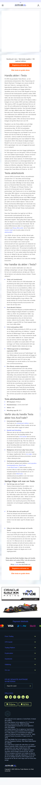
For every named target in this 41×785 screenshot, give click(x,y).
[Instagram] (14, 697)
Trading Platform (10, 647)
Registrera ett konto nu (20, 65)
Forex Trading (9, 636)
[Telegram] (27, 697)
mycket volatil (9, 230)
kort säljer (29, 454)
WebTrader (19, 473)
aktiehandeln (8, 232)
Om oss (7, 670)
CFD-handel (23, 436)
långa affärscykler (18, 228)
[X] (18, 697)
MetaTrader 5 (15, 467)
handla (16, 564)
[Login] (38, 5)
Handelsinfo (8, 659)
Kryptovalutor (9, 653)
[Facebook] (6, 697)
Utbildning (8, 664)
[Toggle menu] (3, 5)
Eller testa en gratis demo (20, 70)
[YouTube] (10, 697)
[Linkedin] (23, 697)
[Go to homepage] (11, 766)
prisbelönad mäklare (23, 423)
